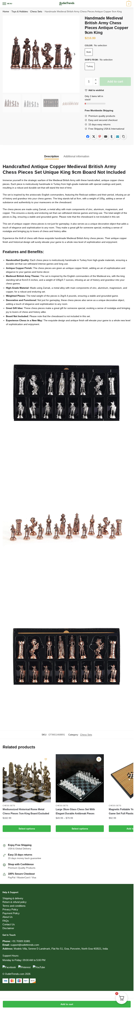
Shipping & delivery (12, 898)
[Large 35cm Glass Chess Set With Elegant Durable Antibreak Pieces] (80, 778)
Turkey (89, 66)
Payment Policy (11, 913)
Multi (88, 52)
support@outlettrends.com (24, 944)
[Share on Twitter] (94, 137)
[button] (96, 80)
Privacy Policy (10, 909)
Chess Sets (36, 11)
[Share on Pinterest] (100, 137)
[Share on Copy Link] (124, 137)
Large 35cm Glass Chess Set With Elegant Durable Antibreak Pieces (75, 811)
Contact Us (8, 924)
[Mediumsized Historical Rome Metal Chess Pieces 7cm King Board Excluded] (27, 778)
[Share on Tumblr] (112, 137)
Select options (27, 828)
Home (6, 11)
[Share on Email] (106, 137)
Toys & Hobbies (19, 11)
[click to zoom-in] (41, 54)
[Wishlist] (45, 759)
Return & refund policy (14, 902)
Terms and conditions (14, 905)
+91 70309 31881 (20, 941)
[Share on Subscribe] (118, 137)
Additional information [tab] (76, 156)
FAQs (5, 920)
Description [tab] (51, 156)
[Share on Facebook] (88, 137)
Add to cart (67, 1004)
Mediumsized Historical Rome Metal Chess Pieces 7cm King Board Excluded (26, 811)
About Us (7, 916)
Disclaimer (8, 928)
